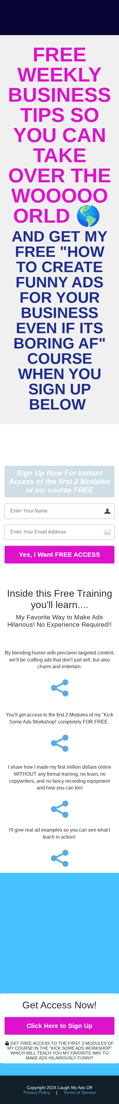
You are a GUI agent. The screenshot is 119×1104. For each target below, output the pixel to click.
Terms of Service (79, 1092)
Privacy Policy (36, 1092)
